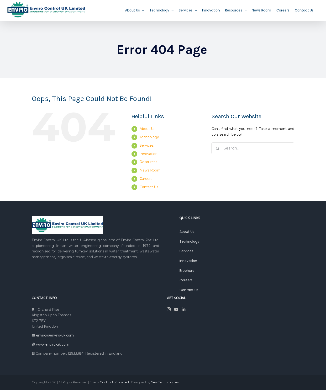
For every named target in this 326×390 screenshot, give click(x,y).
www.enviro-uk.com (52, 344)
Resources (148, 162)
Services (146, 145)
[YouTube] (176, 309)
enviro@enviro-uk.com (54, 335)
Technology (149, 137)
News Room (150, 170)
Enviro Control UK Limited (109, 382)
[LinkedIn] (183, 309)
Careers (146, 178)
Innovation (149, 154)
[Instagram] (169, 309)
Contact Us (149, 187)
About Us (147, 129)
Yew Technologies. (165, 382)
